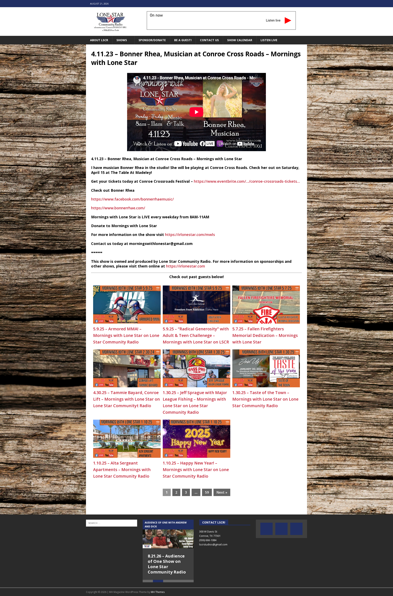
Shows (121, 40)
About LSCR (99, 40)
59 (207, 492)
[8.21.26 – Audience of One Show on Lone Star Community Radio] (168, 534)
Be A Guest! (183, 40)
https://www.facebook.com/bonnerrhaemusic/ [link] (132, 199)
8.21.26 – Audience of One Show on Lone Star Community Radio (167, 564)
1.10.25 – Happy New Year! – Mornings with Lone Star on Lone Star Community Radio (196, 469)
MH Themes (158, 592)
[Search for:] (111, 523)
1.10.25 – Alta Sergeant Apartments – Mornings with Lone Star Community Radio (122, 469)
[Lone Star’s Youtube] (281, 529)
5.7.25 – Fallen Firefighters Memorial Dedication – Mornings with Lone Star (265, 335)
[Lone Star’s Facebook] (266, 529)
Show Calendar (239, 40)
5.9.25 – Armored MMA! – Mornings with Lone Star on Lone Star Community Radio (126, 335)
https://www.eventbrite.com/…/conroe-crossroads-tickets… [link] (247, 181)
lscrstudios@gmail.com (213, 544)
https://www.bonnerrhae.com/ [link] (118, 207)
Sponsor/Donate (152, 40)
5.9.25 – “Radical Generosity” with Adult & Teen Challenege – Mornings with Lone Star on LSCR (196, 335)
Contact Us (209, 40)
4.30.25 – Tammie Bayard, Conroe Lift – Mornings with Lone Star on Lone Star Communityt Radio (126, 399)
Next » (222, 492)
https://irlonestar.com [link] (185, 266)
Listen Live (269, 40)
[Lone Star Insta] (296, 529)
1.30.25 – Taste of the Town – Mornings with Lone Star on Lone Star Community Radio (265, 399)
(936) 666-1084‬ (207, 540)
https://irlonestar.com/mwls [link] (190, 234)
